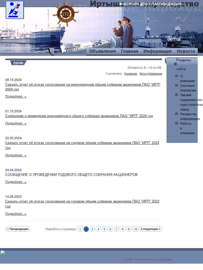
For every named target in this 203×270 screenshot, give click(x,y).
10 (135, 229)
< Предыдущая (17, 229)
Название (130, 73)
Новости (186, 51)
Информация (158, 51)
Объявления (102, 51)
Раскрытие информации (190, 116)
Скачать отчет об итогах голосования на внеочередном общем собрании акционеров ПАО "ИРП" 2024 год (82, 86)
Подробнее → (15, 96)
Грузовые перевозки (188, 87)
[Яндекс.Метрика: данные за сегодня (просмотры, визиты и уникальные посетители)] (15, 252)
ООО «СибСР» (185, 259)
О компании (187, 78)
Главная (129, 51)
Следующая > (150, 229)
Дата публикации (150, 73)
